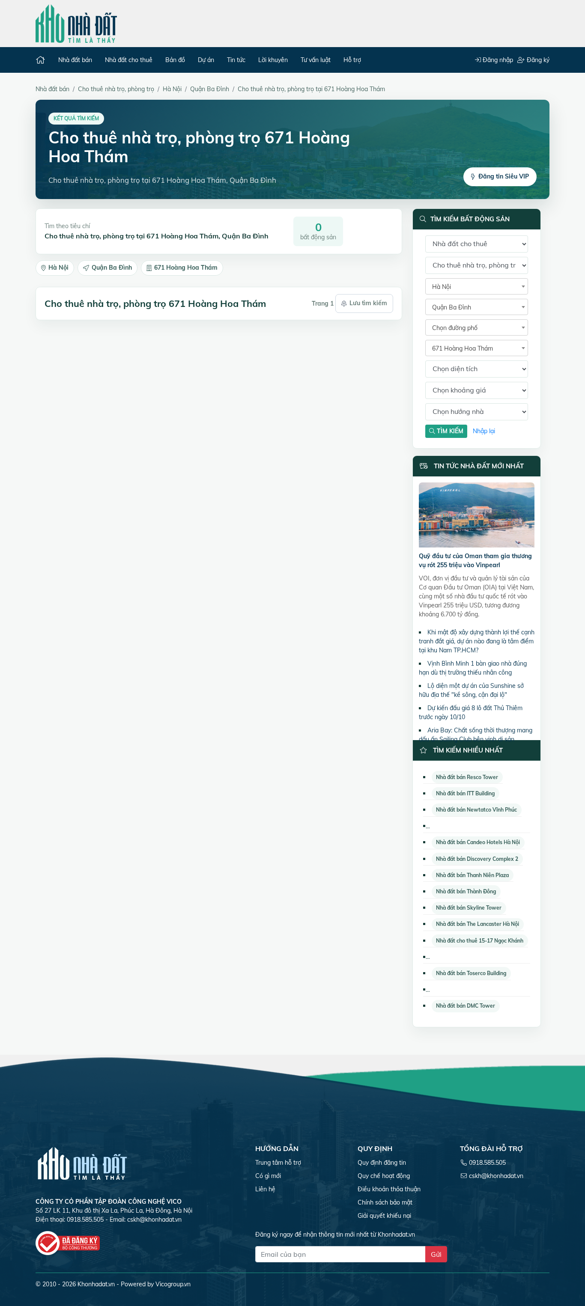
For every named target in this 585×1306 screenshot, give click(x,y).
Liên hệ (265, 1189)
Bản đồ (175, 60)
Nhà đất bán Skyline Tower (468, 907)
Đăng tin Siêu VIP (503, 176)
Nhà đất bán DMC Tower (465, 1006)
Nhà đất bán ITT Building (465, 793)
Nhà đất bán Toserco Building (471, 973)
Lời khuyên (273, 60)
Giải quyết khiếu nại (384, 1216)
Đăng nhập (497, 60)
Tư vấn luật (316, 60)
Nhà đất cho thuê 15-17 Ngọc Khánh (479, 940)
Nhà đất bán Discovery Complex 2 (477, 859)
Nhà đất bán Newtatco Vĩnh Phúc (476, 809)
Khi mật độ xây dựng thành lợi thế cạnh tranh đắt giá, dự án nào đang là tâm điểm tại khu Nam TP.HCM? (476, 641)
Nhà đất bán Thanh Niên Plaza (472, 875)
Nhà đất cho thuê (128, 60)
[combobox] (476, 286)
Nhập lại (484, 431)
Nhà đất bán (75, 60)
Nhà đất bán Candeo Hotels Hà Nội (478, 842)
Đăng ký (537, 60)
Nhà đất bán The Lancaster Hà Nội (477, 924)
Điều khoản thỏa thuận (389, 1189)
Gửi (436, 1254)
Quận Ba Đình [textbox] (451, 307)
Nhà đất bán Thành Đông (466, 891)
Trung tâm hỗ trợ (278, 1162)
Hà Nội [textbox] (441, 287)
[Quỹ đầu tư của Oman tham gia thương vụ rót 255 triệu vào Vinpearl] (476, 517)
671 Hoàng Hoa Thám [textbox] (462, 348)
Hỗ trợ (352, 60)
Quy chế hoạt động (384, 1176)
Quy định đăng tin (382, 1162)
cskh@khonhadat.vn (154, 1219)
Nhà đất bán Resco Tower (467, 777)
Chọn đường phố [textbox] (455, 328)
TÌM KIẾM (449, 431)
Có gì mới (268, 1176)
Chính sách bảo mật (385, 1202)
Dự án (206, 60)
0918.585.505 (487, 1162)
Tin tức (236, 60)
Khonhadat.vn (96, 1284)
